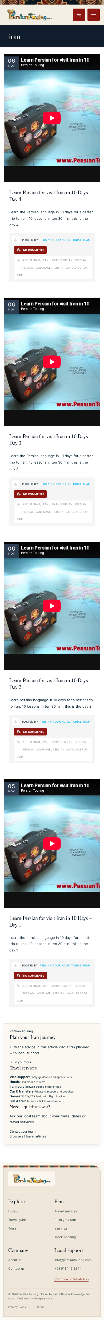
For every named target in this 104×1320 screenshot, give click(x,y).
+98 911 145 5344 (68, 1268)
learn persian (62, 260)
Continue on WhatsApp (71, 1279)
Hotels (13, 1211)
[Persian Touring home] (29, 14)
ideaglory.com (43, 1298)
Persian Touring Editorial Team (65, 239)
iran (45, 260)
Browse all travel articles (28, 1136)
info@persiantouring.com (72, 1260)
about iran (31, 260)
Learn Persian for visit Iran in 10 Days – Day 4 (50, 196)
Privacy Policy (17, 1306)
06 (11, 60)
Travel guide (17, 1220)
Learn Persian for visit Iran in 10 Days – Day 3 (50, 439)
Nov (11, 65)
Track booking (65, 1237)
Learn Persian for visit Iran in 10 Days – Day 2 (50, 684)
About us (14, 1260)
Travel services (65, 1211)
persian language (36, 267)
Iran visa (60, 1228)
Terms (40, 1306)
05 (11, 786)
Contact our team (22, 1131)
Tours (12, 1228)
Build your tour (20, 1062)
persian (81, 260)
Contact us (16, 1268)
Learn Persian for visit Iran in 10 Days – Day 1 (50, 921)
